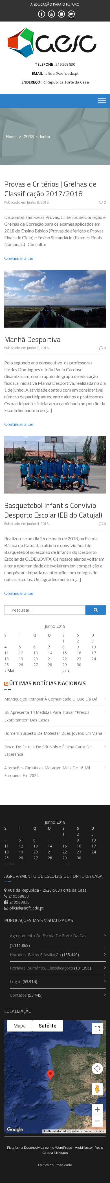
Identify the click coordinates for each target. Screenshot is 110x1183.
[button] (50, 1080)
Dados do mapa (81, 1131)
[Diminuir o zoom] (97, 1121)
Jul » (66, 670)
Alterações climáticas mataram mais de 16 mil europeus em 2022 (47, 771)
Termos (99, 1131)
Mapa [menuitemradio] (20, 1026)
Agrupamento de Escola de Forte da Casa (49, 935)
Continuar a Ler (19, 258)
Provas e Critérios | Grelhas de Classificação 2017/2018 (50, 188)
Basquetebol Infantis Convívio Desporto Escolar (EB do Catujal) (53, 510)
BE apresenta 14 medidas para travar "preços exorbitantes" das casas (46, 716)
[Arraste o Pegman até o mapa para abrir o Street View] (97, 1089)
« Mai (9, 670)
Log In (15, 981)
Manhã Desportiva (32, 339)
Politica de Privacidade (55, 1165)
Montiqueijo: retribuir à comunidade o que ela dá (50, 699)
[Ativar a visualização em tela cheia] (97, 1028)
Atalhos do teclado (55, 1131)
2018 (29, 136)
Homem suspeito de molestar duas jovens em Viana (53, 733)
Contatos (18, 995)
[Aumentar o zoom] (97, 1109)
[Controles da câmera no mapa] (97, 1068)
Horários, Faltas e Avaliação (35, 954)
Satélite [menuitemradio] (47, 1026)
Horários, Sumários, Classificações (41, 968)
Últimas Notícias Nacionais (47, 683)
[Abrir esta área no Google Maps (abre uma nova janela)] (15, 1129)
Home (11, 136)
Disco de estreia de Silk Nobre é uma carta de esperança (48, 750)
